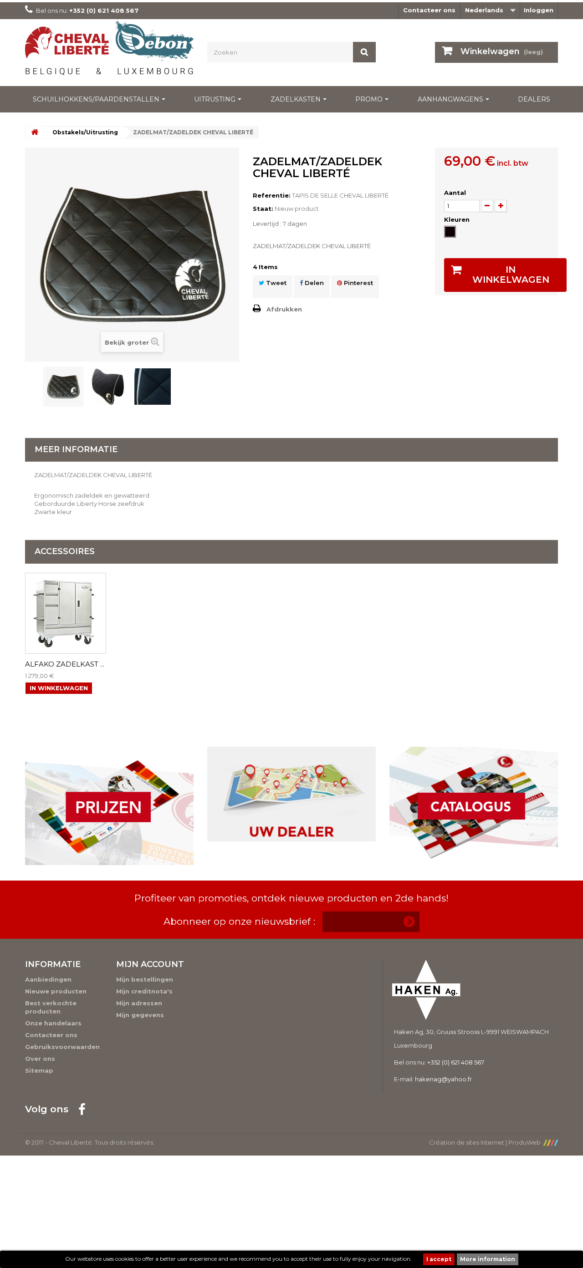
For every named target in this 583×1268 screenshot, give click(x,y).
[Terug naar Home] (34, 132)
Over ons (40, 1058)
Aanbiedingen (48, 979)
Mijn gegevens (140, 1014)
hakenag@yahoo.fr (443, 1079)
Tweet (275, 282)
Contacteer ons (429, 10)
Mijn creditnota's (144, 991)
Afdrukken (284, 309)
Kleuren (457, 219)
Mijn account (150, 964)
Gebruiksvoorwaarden (62, 1046)
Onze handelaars (53, 1023)
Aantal (455, 192)
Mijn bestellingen (144, 979)
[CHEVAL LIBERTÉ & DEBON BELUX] (109, 50)
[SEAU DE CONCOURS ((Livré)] (63, 387)
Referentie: (272, 195)
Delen (313, 282)
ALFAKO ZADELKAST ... (64, 664)
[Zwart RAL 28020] (450, 232)
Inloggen (538, 10)
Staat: (263, 208)
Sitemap (39, 1070)
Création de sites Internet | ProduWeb (486, 1142)
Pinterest (357, 282)
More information (487, 1259)
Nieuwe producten (56, 991)
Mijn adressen (139, 1003)
